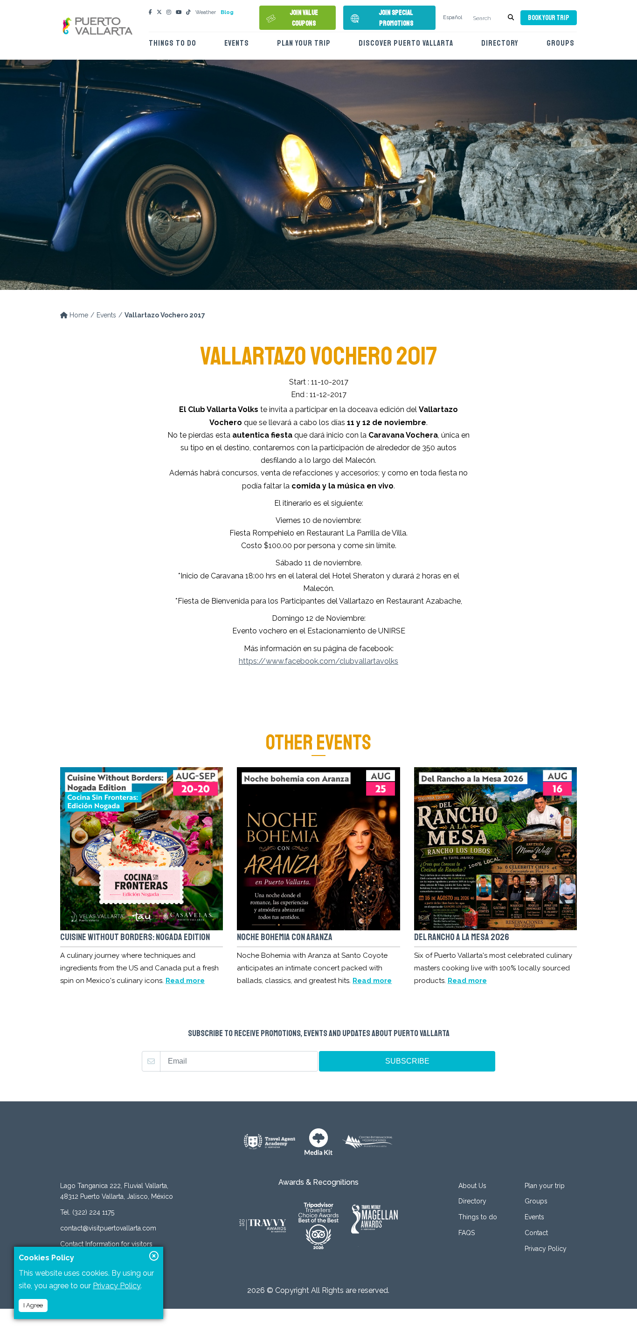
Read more (185, 980)
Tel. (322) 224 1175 (87, 1212)
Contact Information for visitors (106, 1244)
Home (78, 315)
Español (452, 17)
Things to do (172, 43)
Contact (536, 1233)
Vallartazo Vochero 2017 (165, 315)
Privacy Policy (546, 1248)
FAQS (466, 1233)
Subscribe (407, 1061)
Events (236, 43)
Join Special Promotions (396, 18)
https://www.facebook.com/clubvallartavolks (318, 661)
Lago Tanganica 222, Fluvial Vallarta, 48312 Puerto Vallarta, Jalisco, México (116, 1191)
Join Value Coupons (304, 18)
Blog (227, 12)
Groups (561, 43)
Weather (205, 12)
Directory (500, 43)
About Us (472, 1185)
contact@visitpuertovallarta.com (108, 1228)
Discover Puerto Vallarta (406, 43)
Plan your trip (304, 43)
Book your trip (548, 18)
